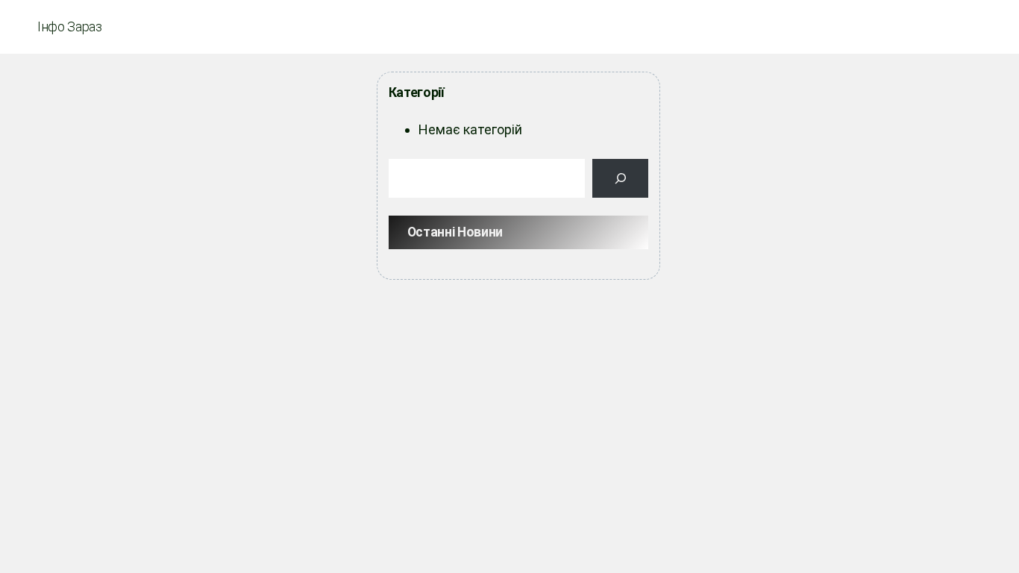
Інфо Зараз (69, 26)
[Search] (620, 178)
